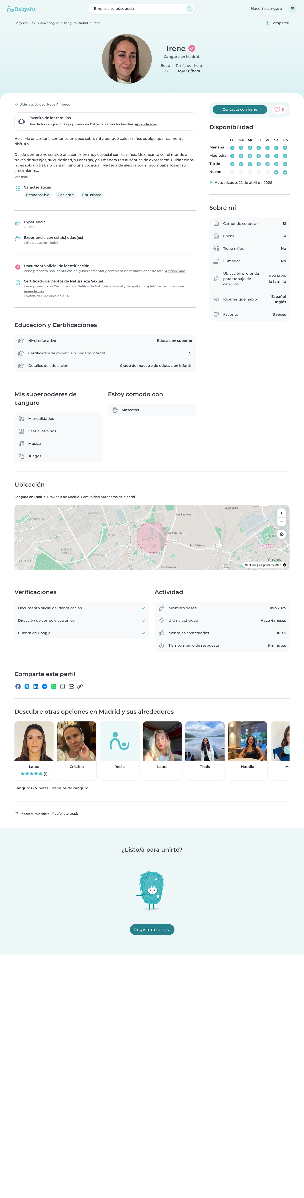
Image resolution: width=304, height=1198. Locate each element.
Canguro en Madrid (181, 57)
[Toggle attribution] (284, 565)
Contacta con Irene (240, 109)
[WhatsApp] (53, 686)
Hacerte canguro (266, 8)
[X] (26, 686)
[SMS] (62, 686)
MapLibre (251, 565)
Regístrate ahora (152, 929)
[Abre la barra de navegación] (292, 8)
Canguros (23, 788)
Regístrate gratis (65, 814)
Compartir (279, 23)
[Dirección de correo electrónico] (71, 686)
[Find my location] (281, 534)
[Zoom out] (281, 521)
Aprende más (146, 124)
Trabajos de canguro (69, 788)
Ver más (21, 177)
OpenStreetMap (271, 565)
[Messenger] (44, 686)
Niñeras (42, 788)
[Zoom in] (281, 512)
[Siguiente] (288, 749)
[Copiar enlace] (80, 686)
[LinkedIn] (35, 686)
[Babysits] (21, 9)
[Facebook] (18, 686)
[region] (152, 537)
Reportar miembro (34, 814)
